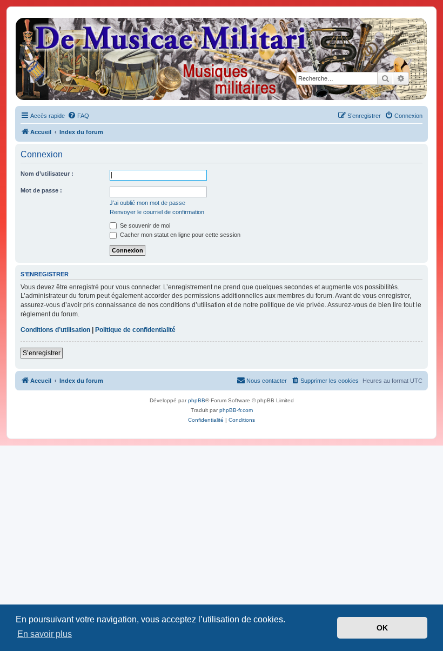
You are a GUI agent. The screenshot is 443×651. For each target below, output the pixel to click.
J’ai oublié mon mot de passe (147, 203)
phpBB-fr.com (236, 410)
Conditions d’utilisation (55, 330)
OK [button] (382, 627)
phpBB (196, 400)
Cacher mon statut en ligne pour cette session (179, 234)
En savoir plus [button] (44, 634)
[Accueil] (221, 59)
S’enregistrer (42, 353)
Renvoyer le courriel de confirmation (157, 212)
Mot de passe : (41, 190)
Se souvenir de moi (144, 225)
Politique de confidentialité (135, 330)
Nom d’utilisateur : (47, 173)
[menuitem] (78, 115)
